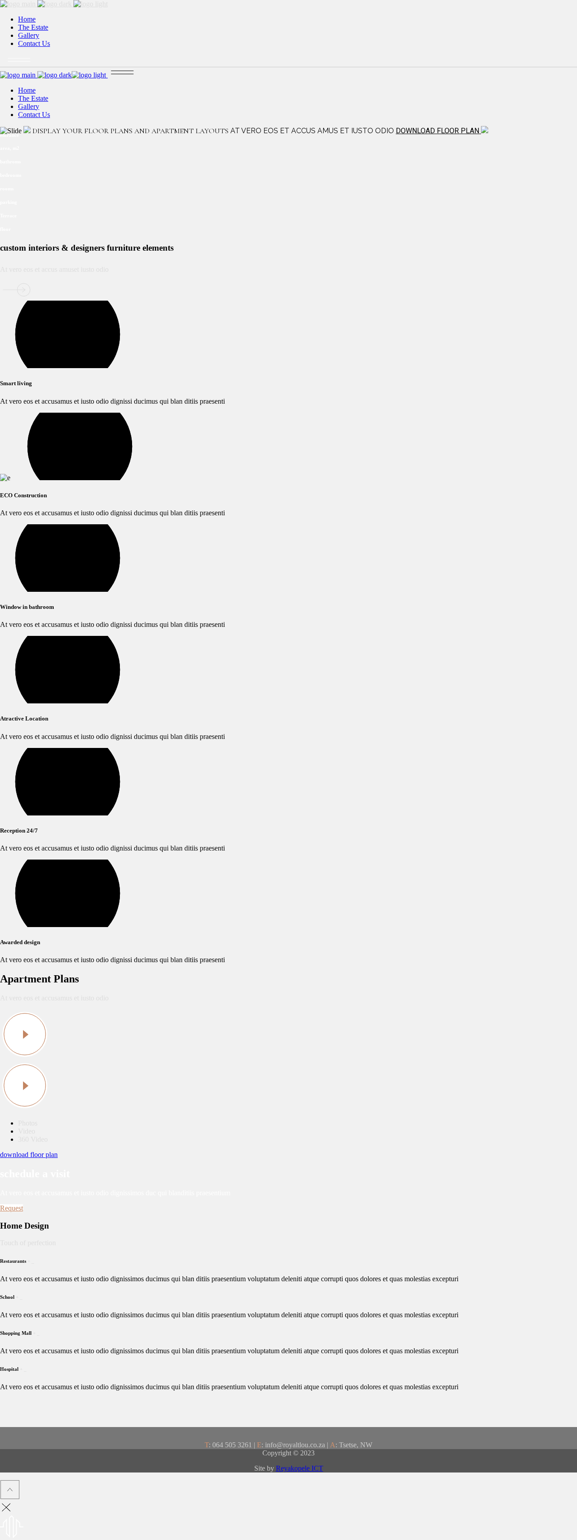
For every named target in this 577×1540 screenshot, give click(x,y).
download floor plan (29, 1154)
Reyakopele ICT (299, 1468)
